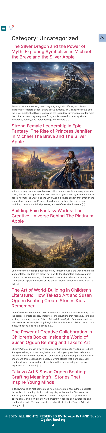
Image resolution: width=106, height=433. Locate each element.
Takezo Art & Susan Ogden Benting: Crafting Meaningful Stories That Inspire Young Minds (49, 377)
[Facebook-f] (53, 425)
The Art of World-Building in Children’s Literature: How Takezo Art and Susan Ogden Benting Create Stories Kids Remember (52, 297)
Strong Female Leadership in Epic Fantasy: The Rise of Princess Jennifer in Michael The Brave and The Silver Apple (52, 133)
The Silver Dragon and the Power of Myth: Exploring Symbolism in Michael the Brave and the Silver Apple (51, 52)
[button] (3, 28)
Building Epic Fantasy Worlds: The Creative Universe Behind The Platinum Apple (52, 216)
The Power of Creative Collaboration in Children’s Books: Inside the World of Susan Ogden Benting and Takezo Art (52, 337)
